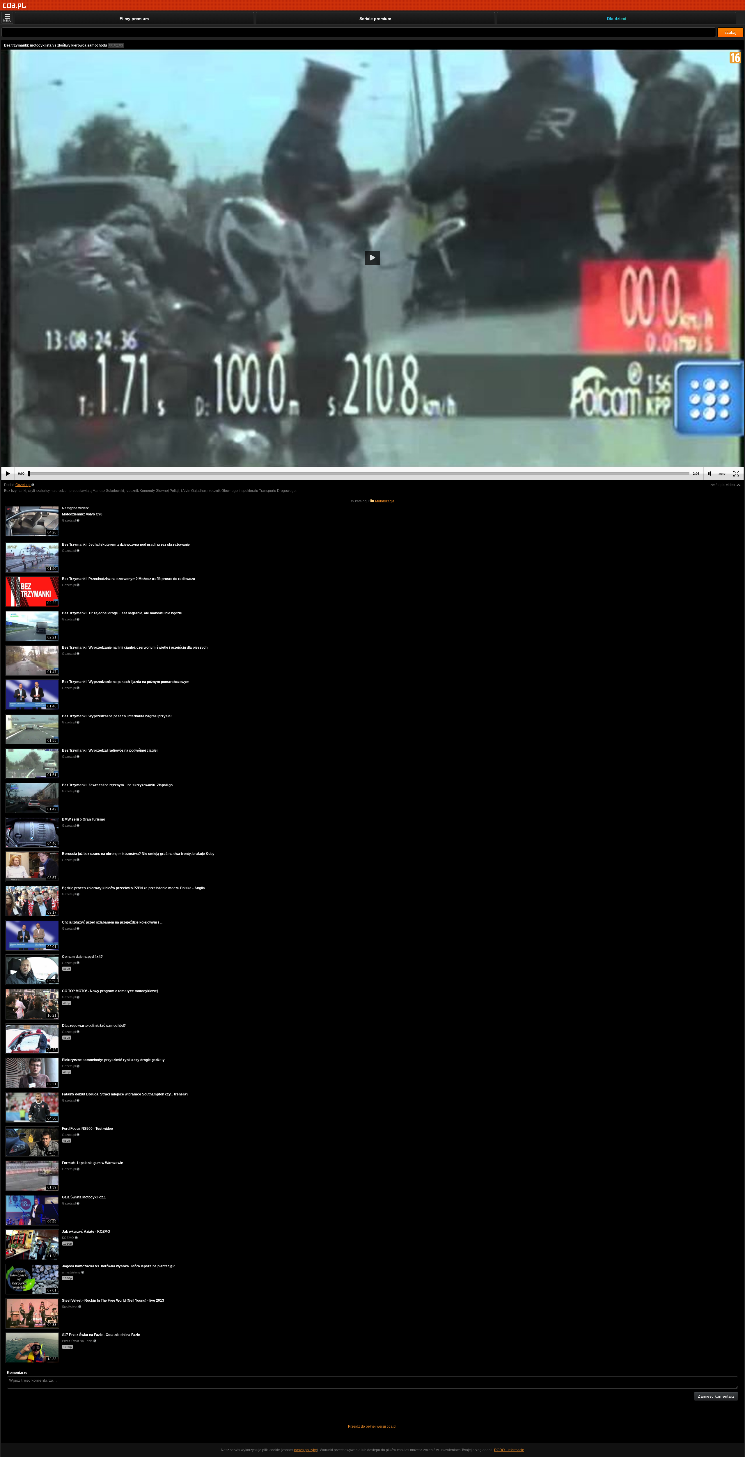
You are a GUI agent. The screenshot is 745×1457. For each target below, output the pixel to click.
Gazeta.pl (23, 485)
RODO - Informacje (509, 1450)
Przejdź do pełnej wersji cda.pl (372, 1426)
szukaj (730, 32)
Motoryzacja (384, 501)
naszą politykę (305, 1450)
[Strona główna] (14, 5)
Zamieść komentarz (716, 1396)
